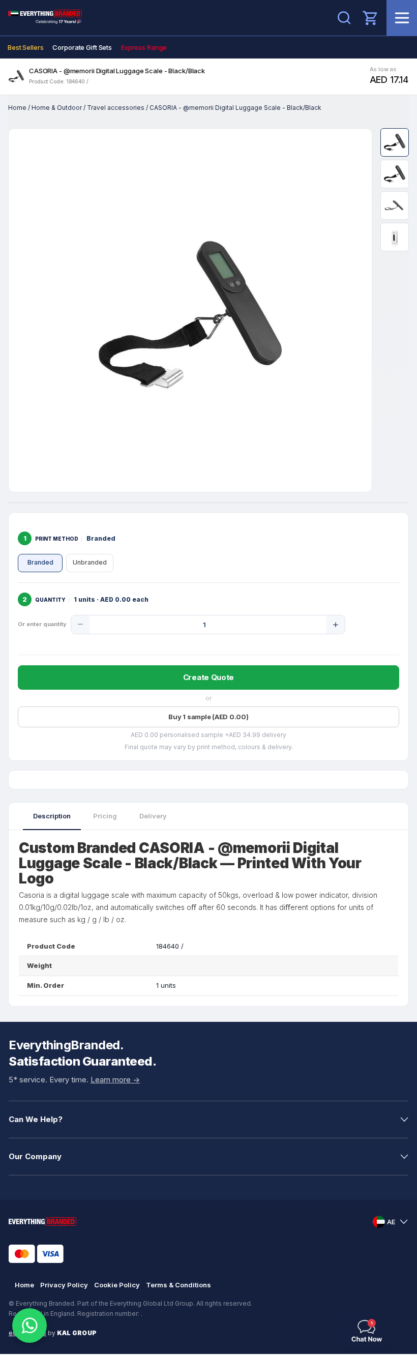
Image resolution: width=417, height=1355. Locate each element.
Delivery (153, 816)
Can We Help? (36, 1119)
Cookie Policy (117, 1285)
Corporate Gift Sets (82, 47)
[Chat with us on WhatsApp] (29, 1325)
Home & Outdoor (57, 107)
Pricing (105, 816)
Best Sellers (25, 47)
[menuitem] (25, 47)
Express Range (144, 47)
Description (52, 816)
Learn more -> (115, 1079)
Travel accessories (115, 107)
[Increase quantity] (335, 624)
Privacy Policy (64, 1285)
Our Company (35, 1156)
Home (17, 107)
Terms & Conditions (178, 1285)
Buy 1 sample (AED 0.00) (208, 717)
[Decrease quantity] (80, 624)
